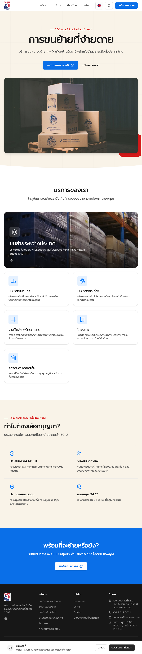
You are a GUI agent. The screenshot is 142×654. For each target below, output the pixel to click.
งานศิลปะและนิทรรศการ (51, 618)
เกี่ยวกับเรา (72, 5)
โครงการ (43, 623)
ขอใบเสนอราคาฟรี (58, 65)
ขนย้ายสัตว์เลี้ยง (47, 612)
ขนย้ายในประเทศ (47, 607)
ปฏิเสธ (101, 647)
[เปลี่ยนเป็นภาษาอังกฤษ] (99, 5)
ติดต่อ (77, 612)
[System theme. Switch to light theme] (109, 5)
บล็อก (87, 5)
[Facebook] (6, 619)
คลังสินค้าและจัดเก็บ (49, 629)
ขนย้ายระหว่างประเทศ (50, 601)
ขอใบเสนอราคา (126, 5)
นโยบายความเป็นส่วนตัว (86, 618)
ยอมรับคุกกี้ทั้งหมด (121, 647)
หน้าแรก (43, 5)
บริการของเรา (90, 65)
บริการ (57, 5)
